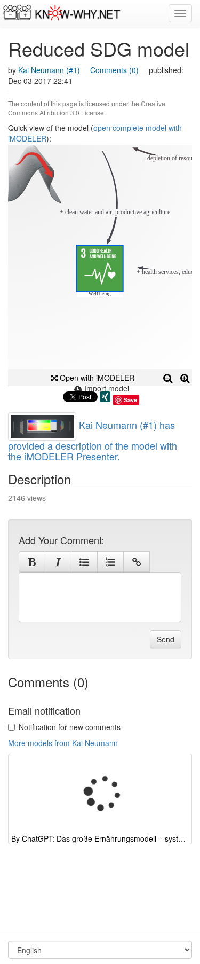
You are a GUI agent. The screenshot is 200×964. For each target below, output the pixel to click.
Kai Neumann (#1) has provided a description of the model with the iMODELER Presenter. (92, 440)
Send (165, 639)
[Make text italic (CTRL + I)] (58, 562)
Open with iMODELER (96, 377)
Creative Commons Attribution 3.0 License (86, 108)
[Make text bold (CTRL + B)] (32, 562)
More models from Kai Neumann (63, 743)
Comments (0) (114, 70)
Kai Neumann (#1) (49, 70)
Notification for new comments (70, 727)
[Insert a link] (136, 562)
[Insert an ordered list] (110, 562)
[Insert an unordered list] (84, 562)
